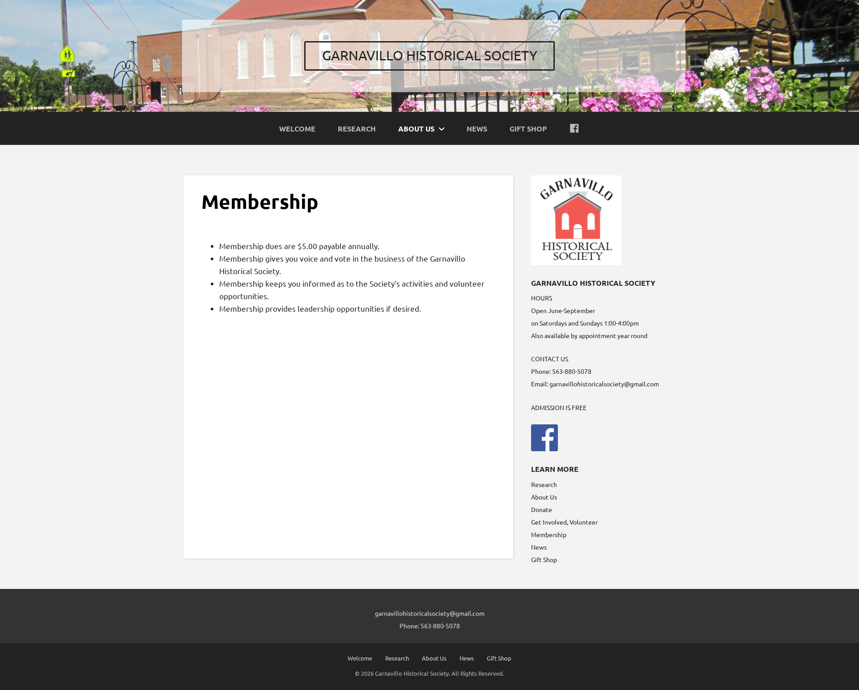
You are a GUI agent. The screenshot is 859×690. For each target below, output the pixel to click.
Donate (541, 509)
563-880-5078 (440, 626)
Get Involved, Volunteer (564, 522)
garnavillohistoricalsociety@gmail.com (604, 384)
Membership (548, 534)
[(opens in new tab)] (544, 436)
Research (544, 484)
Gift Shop (544, 559)
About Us (544, 497)
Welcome (360, 658)
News (539, 547)
